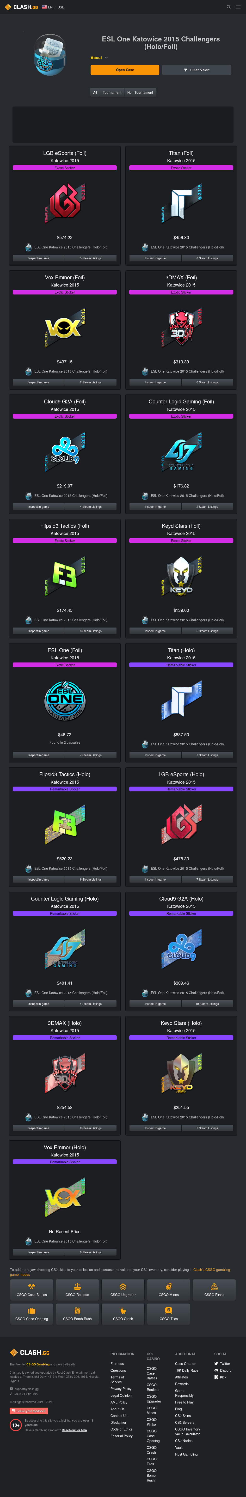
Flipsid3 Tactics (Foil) (64, 525)
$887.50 (181, 734)
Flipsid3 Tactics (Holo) (64, 774)
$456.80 (181, 237)
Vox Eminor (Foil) (65, 277)
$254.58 (65, 1107)
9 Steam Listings (91, 1128)
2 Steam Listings (91, 382)
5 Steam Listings (91, 258)
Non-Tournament (140, 92)
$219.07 (65, 485)
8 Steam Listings (207, 258)
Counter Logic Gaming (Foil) (181, 401)
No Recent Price (64, 1231)
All (95, 92)
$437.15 (65, 361)
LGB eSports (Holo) (181, 774)
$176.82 (181, 485)
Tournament (112, 92)
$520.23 (65, 858)
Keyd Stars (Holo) (181, 1022)
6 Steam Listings (207, 382)
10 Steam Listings (207, 1004)
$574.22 (65, 237)
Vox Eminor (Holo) (65, 1147)
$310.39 (181, 361)
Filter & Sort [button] (199, 69)
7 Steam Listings (91, 755)
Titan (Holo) (181, 650)
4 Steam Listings (91, 506)
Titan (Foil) (181, 152)
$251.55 (181, 1107)
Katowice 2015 (65, 160)
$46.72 (64, 734)
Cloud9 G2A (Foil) (65, 401)
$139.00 (181, 610)
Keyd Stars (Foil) (181, 525)
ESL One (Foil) (65, 650)
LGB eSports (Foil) (64, 152)
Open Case (125, 69)
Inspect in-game (38, 258)
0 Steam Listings (91, 1252)
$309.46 (181, 983)
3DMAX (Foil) (181, 277)
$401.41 (65, 983)
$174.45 (65, 610)
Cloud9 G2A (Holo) (181, 898)
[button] (47, 7)
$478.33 (181, 858)
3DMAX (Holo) (65, 1022)
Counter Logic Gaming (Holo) (65, 898)
